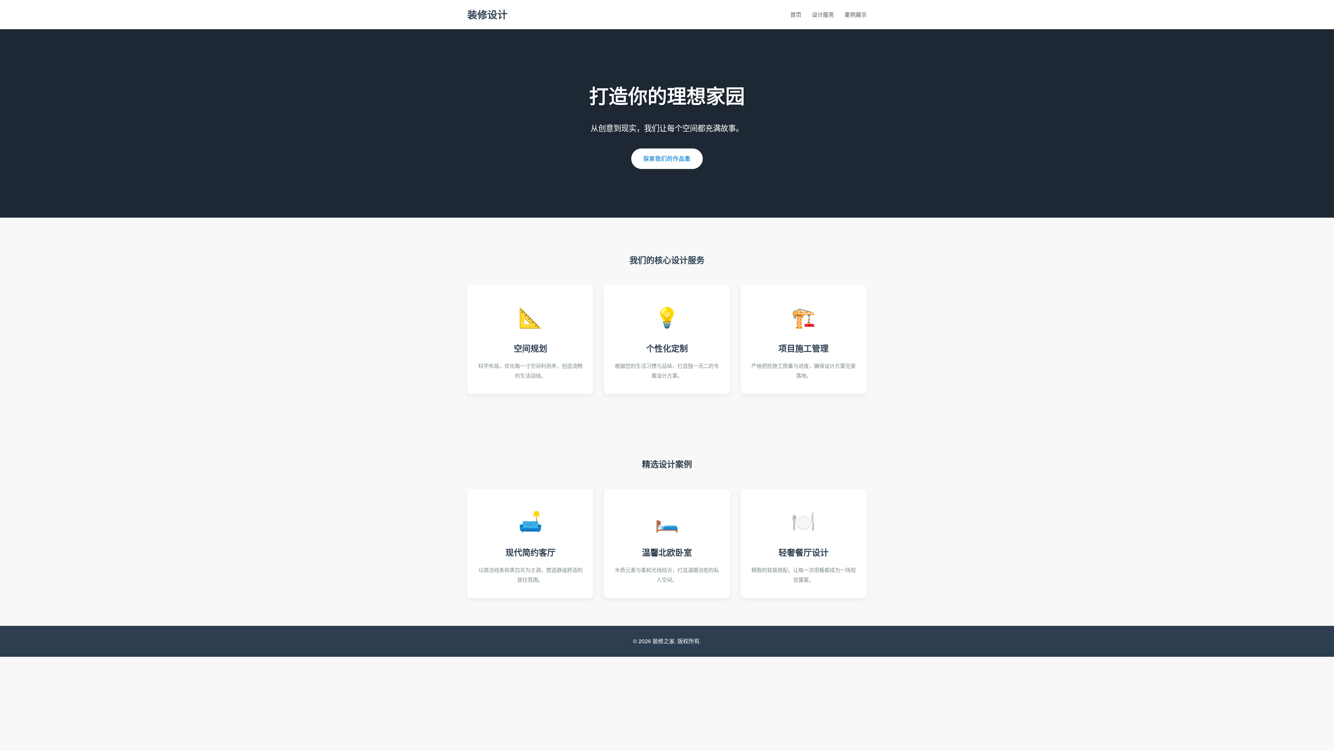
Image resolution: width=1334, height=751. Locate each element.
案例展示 (856, 14)
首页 (795, 14)
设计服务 (823, 14)
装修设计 (487, 14)
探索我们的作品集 (667, 158)
